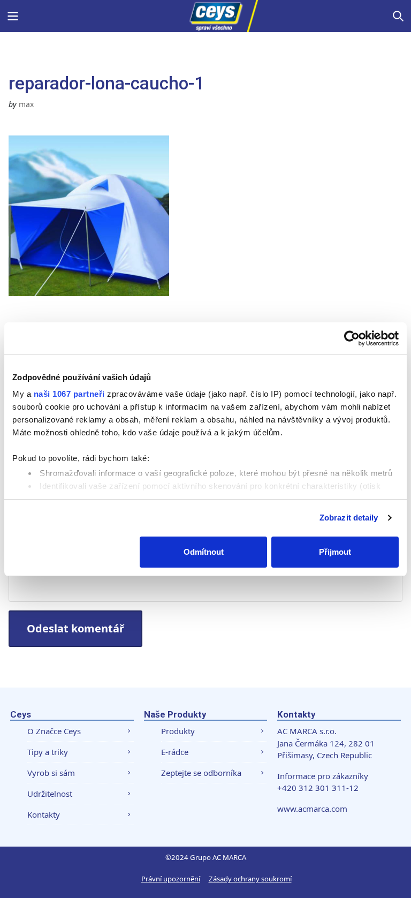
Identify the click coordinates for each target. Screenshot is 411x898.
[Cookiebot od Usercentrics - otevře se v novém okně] (352, 338)
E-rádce (174, 751)
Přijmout (335, 551)
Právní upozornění (170, 879)
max (26, 104)
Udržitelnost (49, 793)
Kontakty (43, 814)
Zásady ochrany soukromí (250, 879)
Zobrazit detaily (348, 517)
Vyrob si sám (51, 772)
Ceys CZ (205, 16)
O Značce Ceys (54, 731)
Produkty (178, 731)
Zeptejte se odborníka (201, 772)
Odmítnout (204, 551)
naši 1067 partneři (69, 393)
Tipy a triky (47, 751)
